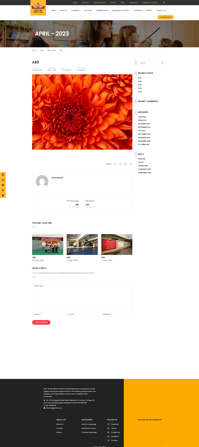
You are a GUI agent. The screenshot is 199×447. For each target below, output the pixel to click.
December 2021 (144, 124)
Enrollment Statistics (120, 10)
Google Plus (115, 432)
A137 (140, 78)
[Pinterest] (130, 164)
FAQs (122, 3)
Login (75, 3)
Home (53, 10)
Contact (59, 428)
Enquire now (165, 17)
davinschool (37, 70)
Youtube (114, 440)
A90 (87, 205)
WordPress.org (144, 173)
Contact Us (160, 10)
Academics (76, 10)
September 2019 (144, 134)
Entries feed (143, 166)
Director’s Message (89, 424)
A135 (140, 85)
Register (141, 159)
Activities (85, 3)
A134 (140, 88)
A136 (140, 81)
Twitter (113, 428)
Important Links (100, 3)
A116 (34, 257)
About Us (63, 10)
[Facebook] (115, 164)
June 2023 (142, 117)
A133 (140, 92)
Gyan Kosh (138, 10)
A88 (77, 205)
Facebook (115, 424)
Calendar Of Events (149, 3)
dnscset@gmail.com (54, 408)
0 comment (81, 70)
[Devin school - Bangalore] (38, 9)
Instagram (115, 436)
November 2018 (144, 141)
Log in (140, 162)
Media (113, 3)
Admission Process (89, 428)
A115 (68, 257)
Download (133, 3)
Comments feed (144, 169)
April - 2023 (52, 70)
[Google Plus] (120, 164)
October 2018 (143, 144)
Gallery (149, 10)
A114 (103, 257)
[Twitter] (125, 164)
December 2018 (144, 137)
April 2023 (142, 120)
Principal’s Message (89, 432)
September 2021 (144, 127)
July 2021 (141, 131)
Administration (102, 10)
